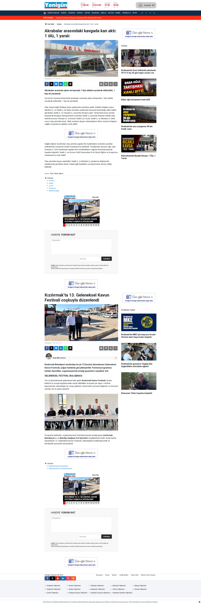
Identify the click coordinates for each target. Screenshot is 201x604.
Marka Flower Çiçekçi (148, 575)
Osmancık (52, 188)
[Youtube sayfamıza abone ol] (57, 578)
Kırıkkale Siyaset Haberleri (100, 593)
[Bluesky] (56, 84)
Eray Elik (56, 358)
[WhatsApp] (65, 84)
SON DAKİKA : (48, 18)
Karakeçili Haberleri (98, 589)
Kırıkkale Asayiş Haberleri (78, 593)
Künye (107, 575)
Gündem (71, 13)
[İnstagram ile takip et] (142, 13)
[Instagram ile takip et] (115, 358)
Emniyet (51, 181)
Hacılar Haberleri (140, 589)
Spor (134, 13)
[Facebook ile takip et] (146, 13)
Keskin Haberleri (75, 586)
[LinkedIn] (61, 84)
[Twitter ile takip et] (150, 13)
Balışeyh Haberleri (119, 586)
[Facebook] (47, 84)
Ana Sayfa (50, 24)
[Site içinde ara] (154, 13)
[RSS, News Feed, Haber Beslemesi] (73, 578)
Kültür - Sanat (114, 13)
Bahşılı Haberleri (140, 586)
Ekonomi (95, 13)
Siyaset (80, 13)
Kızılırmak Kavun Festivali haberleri (60, 469)
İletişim (114, 575)
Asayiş (63, 13)
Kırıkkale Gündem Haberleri (122, 593)
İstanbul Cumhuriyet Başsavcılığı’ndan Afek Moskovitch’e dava (78, 18)
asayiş (51, 183)
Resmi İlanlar (53, 13)
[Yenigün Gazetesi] (56, 5)
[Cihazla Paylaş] (70, 84)
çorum (51, 186)
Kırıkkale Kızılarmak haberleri (58, 466)
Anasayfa (99, 575)
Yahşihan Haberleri (97, 586)
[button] (106, 84)
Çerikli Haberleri (52, 593)
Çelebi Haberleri (75, 589)
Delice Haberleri (118, 589)
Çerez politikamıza (146, 602)
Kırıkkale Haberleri (53, 586)
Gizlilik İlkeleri (123, 575)
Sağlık (103, 13)
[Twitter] (51, 84)
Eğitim (87, 13)
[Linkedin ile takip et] (63, 578)
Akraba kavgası (54, 191)
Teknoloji (126, 13)
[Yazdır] (101, 84)
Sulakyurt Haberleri (54, 589)
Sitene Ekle (134, 575)
